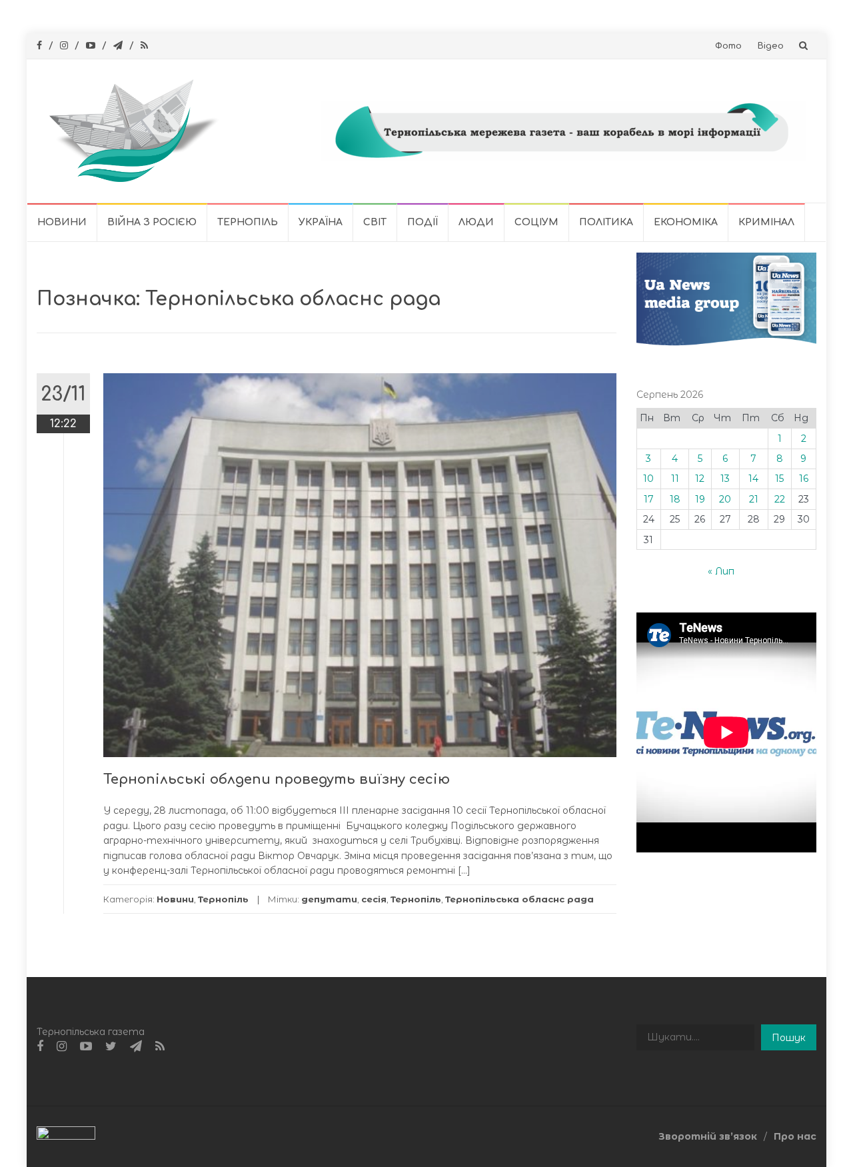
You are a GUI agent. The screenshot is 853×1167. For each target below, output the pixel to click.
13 (725, 479)
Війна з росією (152, 222)
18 (675, 499)
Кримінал (766, 222)
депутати (329, 899)
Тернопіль (247, 222)
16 (803, 479)
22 (779, 499)
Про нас (795, 1136)
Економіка (686, 222)
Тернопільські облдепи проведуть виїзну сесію (276, 779)
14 (753, 479)
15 (779, 479)
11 (675, 479)
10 (648, 479)
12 (699, 479)
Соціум (536, 222)
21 (753, 499)
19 (700, 499)
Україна (321, 222)
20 (725, 499)
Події (422, 222)
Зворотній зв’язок (707, 1136)
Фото (728, 46)
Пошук (789, 1038)
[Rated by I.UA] (66, 1136)
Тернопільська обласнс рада (519, 899)
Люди (476, 222)
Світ (375, 222)
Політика (606, 222)
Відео (771, 46)
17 (649, 499)
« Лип (721, 571)
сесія (374, 899)
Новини (62, 222)
